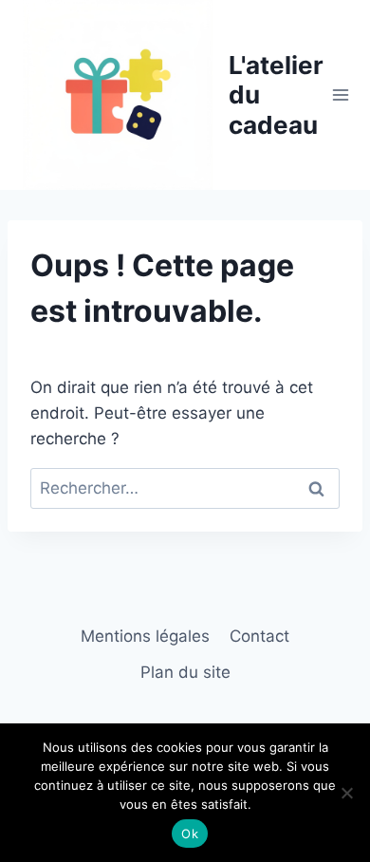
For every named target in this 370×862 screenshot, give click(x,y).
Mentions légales (145, 636)
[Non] (346, 792)
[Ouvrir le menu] (341, 94)
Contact (259, 636)
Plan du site (185, 672)
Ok (189, 833)
